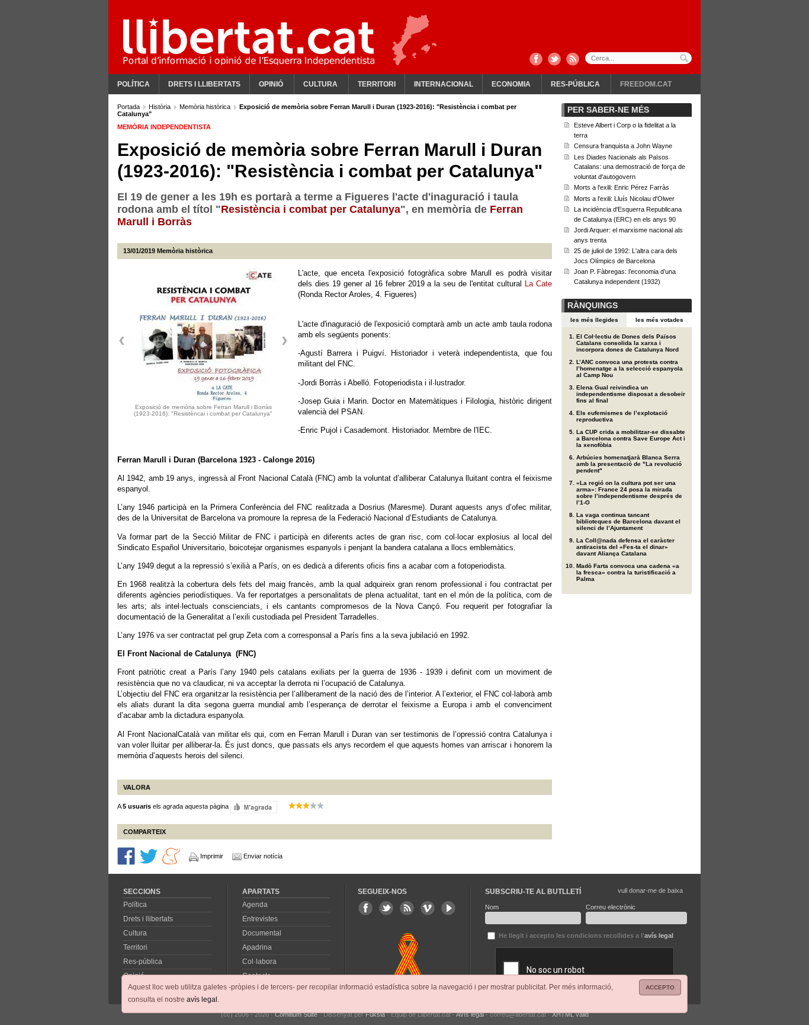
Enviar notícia (262, 856)
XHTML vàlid (570, 1014)
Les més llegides (594, 320)
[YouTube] (448, 908)
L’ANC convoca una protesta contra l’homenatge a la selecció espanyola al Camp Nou (629, 368)
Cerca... (638, 58)
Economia (511, 84)
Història (160, 106)
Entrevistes (260, 919)
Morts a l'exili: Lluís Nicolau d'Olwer (624, 198)
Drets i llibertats (204, 84)
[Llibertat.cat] (248, 41)
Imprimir (211, 856)
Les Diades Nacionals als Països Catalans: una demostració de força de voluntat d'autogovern (629, 167)
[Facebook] (536, 60)
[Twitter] (554, 60)
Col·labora (259, 961)
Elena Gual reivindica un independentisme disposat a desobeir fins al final (630, 394)
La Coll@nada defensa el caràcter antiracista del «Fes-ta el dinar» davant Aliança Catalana (625, 547)
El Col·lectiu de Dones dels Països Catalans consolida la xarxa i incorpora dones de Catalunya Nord (627, 343)
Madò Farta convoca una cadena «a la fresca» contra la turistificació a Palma (627, 572)
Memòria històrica (205, 106)
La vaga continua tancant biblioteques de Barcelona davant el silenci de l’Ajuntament (628, 521)
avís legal (202, 999)
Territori (377, 84)
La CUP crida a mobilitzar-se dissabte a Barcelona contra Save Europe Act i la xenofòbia (630, 438)
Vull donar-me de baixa (650, 890)
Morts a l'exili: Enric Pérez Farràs (621, 187)
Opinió (271, 84)
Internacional (443, 84)
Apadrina (257, 947)
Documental (261, 933)
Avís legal (470, 1014)
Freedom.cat (646, 84)
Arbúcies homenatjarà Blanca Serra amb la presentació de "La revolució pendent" (629, 464)
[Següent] (284, 341)
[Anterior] (122, 341)
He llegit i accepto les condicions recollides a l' (585, 935)
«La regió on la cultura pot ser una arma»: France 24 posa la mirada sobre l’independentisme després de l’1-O (629, 493)
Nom (492, 907)
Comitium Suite (296, 1014)
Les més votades (659, 320)
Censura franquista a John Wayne (623, 145)
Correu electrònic (610, 907)
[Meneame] (171, 855)
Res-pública (575, 84)
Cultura (320, 84)
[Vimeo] (427, 908)
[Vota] (253, 806)
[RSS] (572, 60)
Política (133, 84)
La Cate (538, 283)
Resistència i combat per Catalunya (310, 209)
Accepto (660, 987)
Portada (129, 106)
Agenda (255, 905)
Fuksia (375, 1014)
